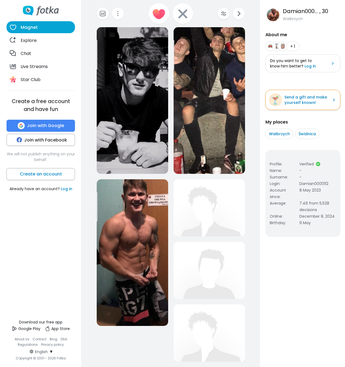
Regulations (28, 344)
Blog (53, 339)
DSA (64, 339)
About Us (22, 339)
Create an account (41, 174)
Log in (66, 189)
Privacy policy (52, 344)
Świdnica (307, 134)
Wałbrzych (279, 134)
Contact (39, 339)
